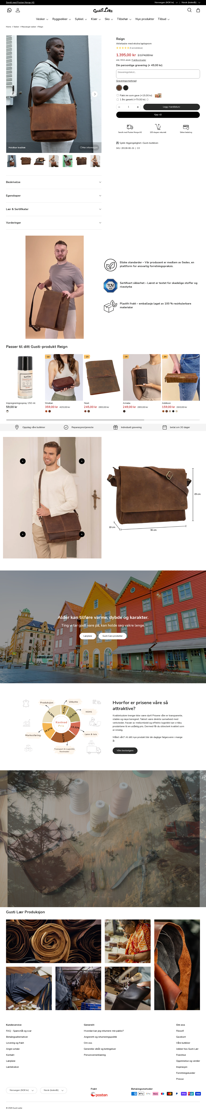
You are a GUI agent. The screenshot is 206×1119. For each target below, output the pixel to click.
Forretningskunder (185, 1073)
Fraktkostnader (139, 60)
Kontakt (10, 1055)
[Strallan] (64, 377)
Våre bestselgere (125, 750)
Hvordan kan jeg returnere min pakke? (104, 1031)
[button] (9, 10)
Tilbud (162, 19)
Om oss (88, 1043)
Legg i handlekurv (171, 106)
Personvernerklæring (95, 1055)
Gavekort (181, 1037)
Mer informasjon (90, 147)
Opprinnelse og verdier (188, 1061)
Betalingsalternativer (17, 1037)
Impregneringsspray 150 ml (20, 403)
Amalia (126, 403)
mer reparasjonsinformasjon (114, 857)
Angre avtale (13, 1049)
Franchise (181, 1055)
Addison (166, 403)
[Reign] (119, 88)
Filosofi (180, 1031)
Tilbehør (122, 19)
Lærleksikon (12, 1067)
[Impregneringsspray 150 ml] (25, 377)
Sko (107, 19)
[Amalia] (142, 377)
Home (8, 27)
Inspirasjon (181, 1067)
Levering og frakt (15, 1043)
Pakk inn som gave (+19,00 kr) (135, 95)
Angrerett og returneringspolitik (100, 1037)
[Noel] (103, 377)
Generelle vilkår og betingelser (100, 1049)
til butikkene (84, 857)
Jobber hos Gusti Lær (187, 1049)
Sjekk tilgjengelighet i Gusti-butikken (139, 143)
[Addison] (181, 377)
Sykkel (79, 19)
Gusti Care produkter (113, 636)
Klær (94, 19)
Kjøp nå (158, 114)
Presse (180, 1079)
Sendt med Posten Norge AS (20, 2)
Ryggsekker (60, 19)
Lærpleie (88, 636)
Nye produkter (144, 19)
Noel (86, 403)
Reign (40, 27)
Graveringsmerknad (126, 81)
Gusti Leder (17, 1108)
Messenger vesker (28, 27)
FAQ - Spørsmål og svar (19, 1031)
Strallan (49, 403)
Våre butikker (183, 1043)
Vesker (40, 19)
